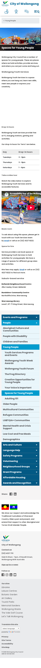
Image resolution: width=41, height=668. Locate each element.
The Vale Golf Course (12, 612)
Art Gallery (7, 598)
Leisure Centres (9, 590)
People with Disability (15, 336)
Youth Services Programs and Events (19, 354)
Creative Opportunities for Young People (20, 381)
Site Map (5, 647)
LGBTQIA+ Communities (16, 420)
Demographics (11, 439)
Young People (10, 21)
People (7, 322)
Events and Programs (15, 317)
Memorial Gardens (11, 605)
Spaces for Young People (19, 393)
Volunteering (10, 461)
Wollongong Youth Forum (19, 368)
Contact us (7, 549)
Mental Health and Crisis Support (17, 427)
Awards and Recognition (17, 482)
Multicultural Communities (18, 409)
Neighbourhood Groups (16, 466)
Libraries (6, 587)
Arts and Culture (12, 444)
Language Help (11, 450)
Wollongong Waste (11, 609)
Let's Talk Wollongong (12, 616)
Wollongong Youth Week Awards (19, 362)
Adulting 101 (11, 398)
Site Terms (6, 640)
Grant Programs (12, 472)
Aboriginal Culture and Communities (16, 329)
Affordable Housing (14, 477)
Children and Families (15, 341)
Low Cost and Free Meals (17, 433)
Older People (10, 403)
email (6, 240)
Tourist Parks (8, 601)
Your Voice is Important (18, 387)
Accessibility (7, 644)
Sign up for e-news (10, 564)
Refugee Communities (15, 414)
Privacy (5, 637)
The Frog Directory (15, 374)
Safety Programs (12, 455)
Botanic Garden (9, 594)
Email (22, 269)
